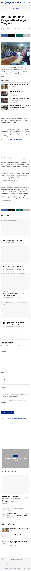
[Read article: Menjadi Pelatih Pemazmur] (5, 536)
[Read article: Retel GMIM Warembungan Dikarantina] (5, 543)
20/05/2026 (13, 95)
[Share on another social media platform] (26, 35)
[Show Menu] (2, 2)
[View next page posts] (17, 549)
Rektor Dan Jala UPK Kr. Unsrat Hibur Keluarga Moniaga (19, 106)
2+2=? (2, 404)
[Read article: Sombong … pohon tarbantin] (4, 86)
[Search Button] (29, 2)
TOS (24, 568)
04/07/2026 (14, 545)
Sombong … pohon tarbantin (19, 84)
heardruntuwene (9, 242)
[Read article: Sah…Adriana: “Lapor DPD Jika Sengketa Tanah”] (4, 100)
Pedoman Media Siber (10, 568)
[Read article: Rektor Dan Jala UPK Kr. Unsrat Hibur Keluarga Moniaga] (4, 107)
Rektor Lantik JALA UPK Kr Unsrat (14, 267)
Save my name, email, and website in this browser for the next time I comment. (15, 395)
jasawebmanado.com (18, 565)
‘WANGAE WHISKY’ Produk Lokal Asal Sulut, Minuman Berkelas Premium (17, 514)
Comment (4, 351)
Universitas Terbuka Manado (15, 508)
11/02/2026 (13, 102)
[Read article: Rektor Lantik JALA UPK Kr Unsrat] (4, 93)
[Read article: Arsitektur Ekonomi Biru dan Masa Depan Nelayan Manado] (15, 484)
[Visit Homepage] (15, 2)
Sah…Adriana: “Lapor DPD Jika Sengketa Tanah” (19, 99)
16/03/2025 (13, 109)
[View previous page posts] (14, 549)
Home (2, 13)
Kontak (28, 568)
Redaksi (8, 28)
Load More (15, 330)
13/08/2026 (13, 86)
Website (3, 387)
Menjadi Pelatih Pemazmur (18, 535)
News (6, 13)
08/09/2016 (16, 28)
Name (3, 372)
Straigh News (11, 13)
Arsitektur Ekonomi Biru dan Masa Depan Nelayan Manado (11, 499)
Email (3, 379)
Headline (5, 264)
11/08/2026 (14, 537)
